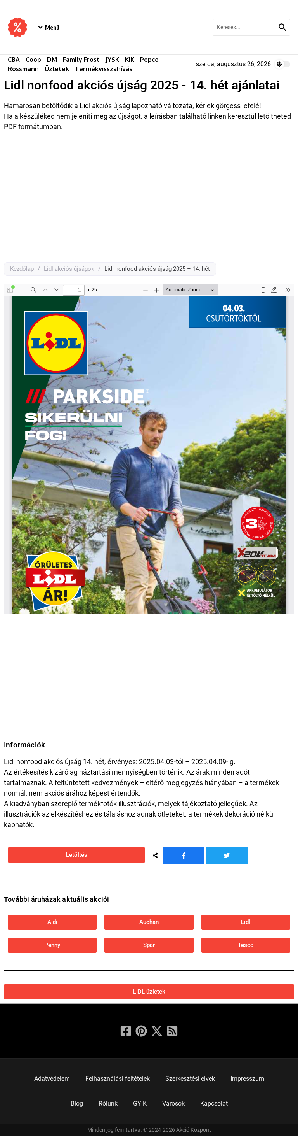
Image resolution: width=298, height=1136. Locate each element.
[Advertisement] (149, 200)
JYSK (112, 59)
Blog (77, 1103)
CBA (14, 59)
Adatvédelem (52, 1078)
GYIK (140, 1103)
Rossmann (23, 69)
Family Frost (81, 59)
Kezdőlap (22, 268)
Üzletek (57, 69)
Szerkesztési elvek (190, 1078)
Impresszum (247, 1078)
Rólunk (108, 1103)
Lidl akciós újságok (69, 268)
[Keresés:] (244, 27)
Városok (173, 1103)
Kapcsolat (214, 1103)
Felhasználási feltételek (117, 1078)
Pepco (149, 59)
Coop (33, 59)
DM (52, 59)
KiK (129, 59)
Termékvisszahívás (103, 69)
